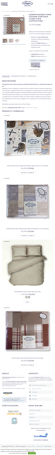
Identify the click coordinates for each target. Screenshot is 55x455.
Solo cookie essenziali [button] (14, 453)
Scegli (27, 302)
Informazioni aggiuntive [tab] (18, 76)
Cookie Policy (39, 446)
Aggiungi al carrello (37, 60)
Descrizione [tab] (6, 76)
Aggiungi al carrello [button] (27, 172)
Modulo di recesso (34, 424)
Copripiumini (8, 11)
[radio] (26, 297)
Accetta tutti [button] (32, 453)
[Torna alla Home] (27, 3)
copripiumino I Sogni (31, 107)
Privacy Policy (31, 446)
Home (3, 11)
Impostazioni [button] (23, 453)
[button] (50, 3)
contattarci (21, 400)
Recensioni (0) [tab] (32, 76)
